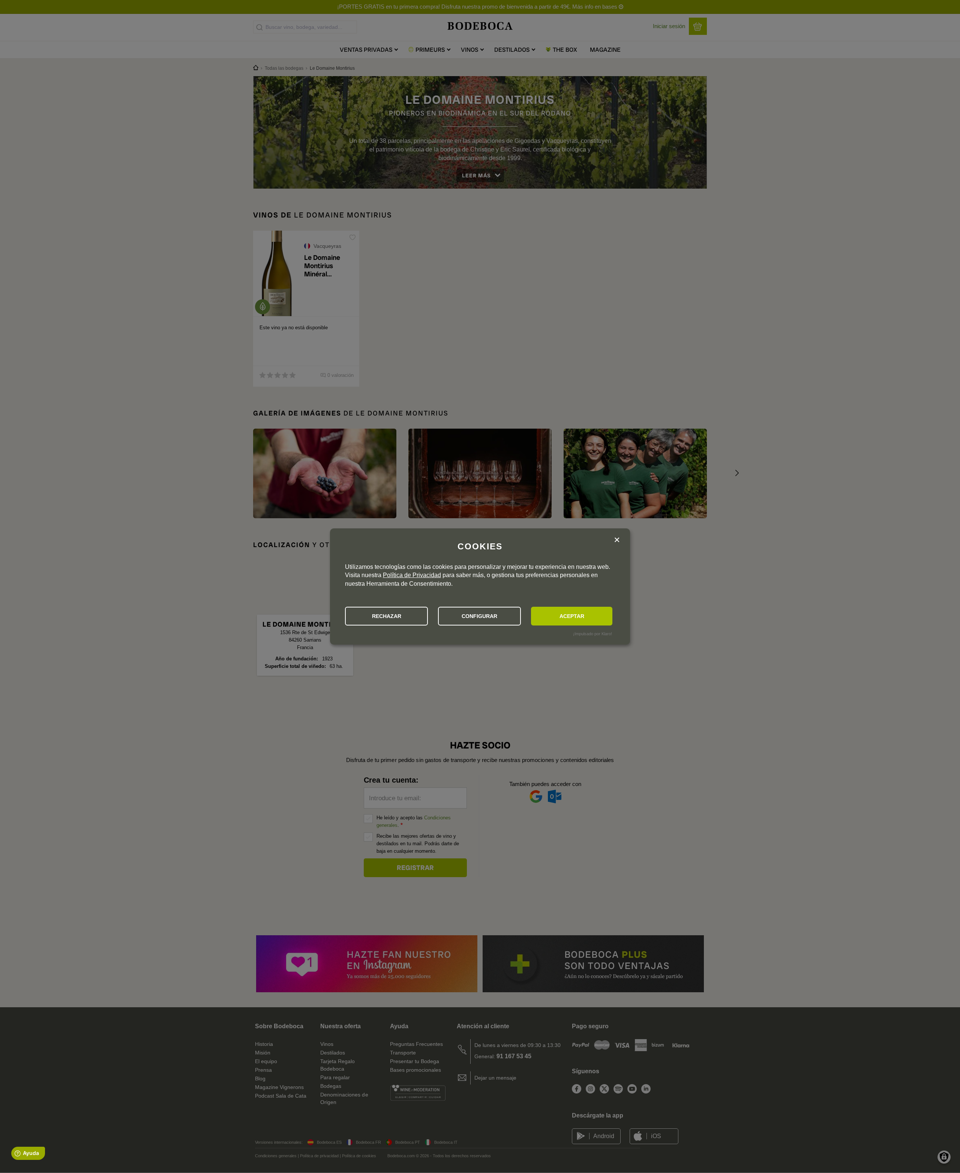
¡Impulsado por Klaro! (592, 634)
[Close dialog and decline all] (616, 540)
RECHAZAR (386, 616)
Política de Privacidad (412, 575)
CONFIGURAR (479, 616)
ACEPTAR (572, 616)
